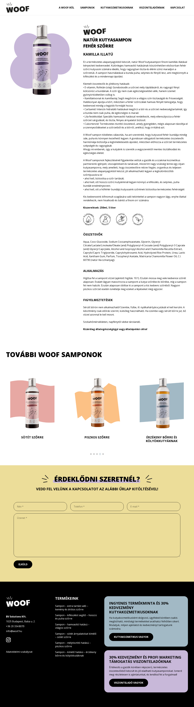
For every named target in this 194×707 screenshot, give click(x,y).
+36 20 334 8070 (15, 626)
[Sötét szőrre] (32, 410)
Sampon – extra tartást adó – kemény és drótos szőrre (72, 607)
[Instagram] (8, 640)
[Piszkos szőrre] (97, 410)
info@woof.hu (14, 631)
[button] (90, 454)
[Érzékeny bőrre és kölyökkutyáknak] (162, 410)
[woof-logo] (17, 7)
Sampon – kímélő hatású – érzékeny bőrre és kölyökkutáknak (75, 653)
